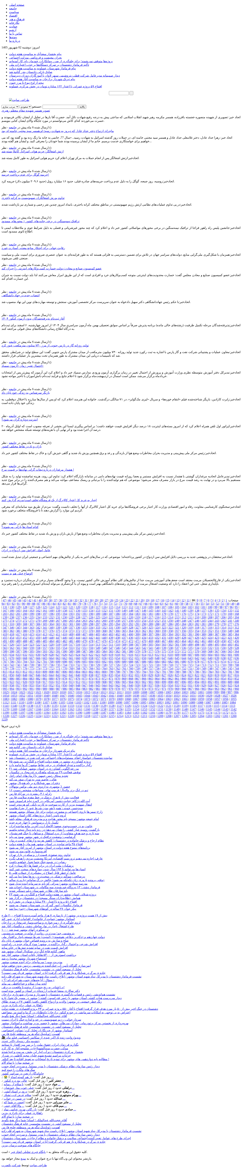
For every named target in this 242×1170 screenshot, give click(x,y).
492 (236, 644)
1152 (152, 709)
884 (25, 678)
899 (164, 682)
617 (124, 654)
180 (157, 614)
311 (5, 624)
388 (210, 634)
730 (91, 665)
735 (58, 665)
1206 (185, 716)
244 (210, 620)
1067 (136, 699)
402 (117, 634)
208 (210, 617)
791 (164, 671)
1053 (14, 695)
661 (71, 658)
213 (177, 617)
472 (131, 641)
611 (164, 654)
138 (197, 610)
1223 (46, 716)
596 (25, 651)
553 (71, 648)
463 (190, 641)
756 (157, 668)
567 (217, 651)
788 (184, 671)
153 (97, 610)
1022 (30, 692)
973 (150, 688)
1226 (22, 716)
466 (170, 641)
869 (124, 678)
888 (236, 682)
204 (236, 617)
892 (210, 682)
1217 (95, 716)
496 (210, 644)
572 (184, 651)
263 (84, 620)
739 (31, 665)
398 (144, 634)
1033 (177, 695)
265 (71, 620)
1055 (233, 699)
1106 (54, 702)
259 (111, 620)
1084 (233, 702)
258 (117, 620)
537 (177, 648)
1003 (185, 692)
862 (170, 678)
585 (97, 651)
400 (131, 634)
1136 (46, 705)
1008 (144, 692)
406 (91, 634)
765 (97, 668)
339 (58, 627)
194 (64, 614)
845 (45, 675)
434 (144, 637)
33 (75, 600)
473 (124, 641)
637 (230, 658)
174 (197, 614)
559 (31, 648)
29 (96, 600)
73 (110, 603)
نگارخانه (14, 22)
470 (144, 641)
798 (117, 671)
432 (157, 637)
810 (38, 671)
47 (4, 600)
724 (131, 665)
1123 (152, 705)
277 (230, 624)
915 (58, 682)
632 (25, 654)
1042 (103, 695)
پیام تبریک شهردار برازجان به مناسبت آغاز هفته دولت (42, 79)
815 (5, 671)
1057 (217, 699)
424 (210, 637)
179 (164, 614)
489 (18, 641)
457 (230, 641)
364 (131, 631)
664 (51, 658)
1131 (87, 705)
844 (51, 675)
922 (11, 682)
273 (18, 620)
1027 (225, 695)
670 (11, 658)
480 (78, 641)
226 (91, 617)
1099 (111, 702)
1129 (103, 705)
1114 (224, 705)
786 (197, 671)
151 (111, 610)
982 (91, 688)
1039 (128, 695)
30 (91, 600)
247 (190, 620)
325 (150, 627)
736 (51, 665)
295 (111, 624)
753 (177, 668)
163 (31, 610)
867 (137, 678)
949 (71, 685)
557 (45, 648)
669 (18, 658)
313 (230, 627)
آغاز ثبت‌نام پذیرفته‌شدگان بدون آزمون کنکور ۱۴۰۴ (33, 318)
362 (144, 631)
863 (164, 678)
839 (84, 675)
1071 (103, 699)
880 (51, 678)
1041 (112, 695)
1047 (63, 695)
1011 (120, 692)
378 (38, 631)
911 (84, 682)
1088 (200, 702)
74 (105, 603)
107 (163, 607)
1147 (193, 709)
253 (150, 620)
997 (229, 692)
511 (111, 644)
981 (97, 688)
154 (91, 610)
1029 (209, 695)
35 (65, 600)
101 (203, 607)
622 (91, 654)
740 (25, 665)
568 (210, 651)
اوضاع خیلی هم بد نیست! (17, 573)
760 (131, 668)
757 (150, 668)
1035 (160, 695)
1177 (185, 712)
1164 (55, 709)
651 (137, 658)
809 (45, 671)
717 (177, 665)
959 (5, 685)
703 (31, 661)
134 (223, 610)
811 (31, 671)
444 (78, 637)
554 (64, 648)
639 (217, 658)
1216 (103, 716)
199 (31, 614)
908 (104, 682)
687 (137, 661)
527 (5, 644)
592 (51, 651)
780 (236, 671)
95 (236, 607)
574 (170, 651)
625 (71, 654)
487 (31, 641)
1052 (22, 695)
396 (157, 634)
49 (232, 603)
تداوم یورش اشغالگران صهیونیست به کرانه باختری (33, 198)
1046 (71, 695)
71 (120, 603)
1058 (209, 699)
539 (164, 648)
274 (11, 620)
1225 (30, 716)
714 (197, 665)
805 (71, 671)
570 (197, 651)
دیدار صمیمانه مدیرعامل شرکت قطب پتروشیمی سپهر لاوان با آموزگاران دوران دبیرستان (64, 75)
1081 (22, 699)
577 (150, 651)
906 (117, 682)
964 (210, 688)
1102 (86, 702)
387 (217, 634)
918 (38, 682)
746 (223, 668)
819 (217, 675)
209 (203, 617)
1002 (193, 692)
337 (71, 627)
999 (216, 692)
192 (78, 614)
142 (170, 610)
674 (223, 661)
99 (215, 607)
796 (131, 671)
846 (38, 675)
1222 (55, 716)
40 (40, 600)
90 (23, 603)
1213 (128, 716)
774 (38, 668)
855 (217, 678)
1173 (217, 712)
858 (197, 678)
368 (104, 631)
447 (58, 637)
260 (104, 620)
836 (104, 675)
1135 (55, 705)
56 (197, 603)
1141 (6, 705)
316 (210, 627)
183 (137, 614)
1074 (79, 699)
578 (144, 651)
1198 (14, 712)
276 (236, 624)
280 (210, 624)
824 (184, 675)
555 (58, 648)
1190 (79, 712)
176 (184, 614)
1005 (168, 692)
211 (190, 617)
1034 (168, 695)
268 (51, 620)
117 (97, 607)
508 (131, 644)
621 (97, 654)
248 (184, 620)
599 (5, 651)
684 (157, 661)
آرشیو (12, 30)
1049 (46, 695)
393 (177, 634)
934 (170, 685)
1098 (119, 702)
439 (111, 637)
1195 (38, 712)
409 (71, 634)
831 (137, 675)
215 (164, 617)
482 (64, 641)
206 (223, 617)
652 (131, 658)
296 (104, 624)
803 (84, 671)
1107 (46, 702)
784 (210, 671)
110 (144, 607)
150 (117, 610)
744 (236, 668)
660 (78, 658)
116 (104, 607)
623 (84, 654)
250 (170, 620)
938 (144, 685)
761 (124, 668)
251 (164, 620)
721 (150, 665)
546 (117, 648)
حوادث (13, 26)
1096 (135, 702)
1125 (136, 705)
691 (111, 661)
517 (71, 644)
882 (38, 678)
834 (117, 675)
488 (25, 641)
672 (236, 661)
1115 (216, 705)
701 (45, 661)
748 (210, 668)
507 (137, 644)
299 (84, 624)
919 (31, 682)
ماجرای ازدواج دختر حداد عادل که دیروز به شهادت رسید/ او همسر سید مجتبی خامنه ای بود (58, 131)
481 (71, 641)
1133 (71, 705)
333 (97, 627)
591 (58, 651)
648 (157, 658)
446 (64, 637)
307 (31, 624)
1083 (6, 699)
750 (197, 668)
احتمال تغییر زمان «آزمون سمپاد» (22, 365)
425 (203, 637)
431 (164, 637)
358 (170, 631)
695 (84, 661)
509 (124, 644)
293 (124, 624)
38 (50, 600)
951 (58, 685)
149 (124, 610)
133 (230, 610)
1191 (71, 712)
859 (190, 678)
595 (31, 651)
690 (117, 661)
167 (5, 610)
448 (51, 637)
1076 (63, 699)
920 (25, 682)
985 (71, 688)
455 (5, 637)
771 (58, 668)
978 (117, 688)
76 (94, 603)
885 (18, 678)
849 (18, 675)
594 (38, 651)
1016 (79, 692)
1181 (152, 712)
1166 (38, 709)
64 (156, 603)
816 (236, 675)
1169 (14, 709)
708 (236, 665)
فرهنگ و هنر (17, 19)
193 (71, 614)
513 (97, 644)
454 (11, 637)
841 (71, 675)
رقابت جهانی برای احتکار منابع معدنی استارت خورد (33, 248)
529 (230, 648)
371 (84, 631)
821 (203, 675)
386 (223, 634)
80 (74, 603)
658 (91, 658)
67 (140, 603)
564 (236, 651)
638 (223, 658)
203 (5, 614)
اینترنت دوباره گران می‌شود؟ (20, 419)
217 (150, 617)
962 (223, 688)
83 (59, 603)
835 (111, 675)
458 (223, 641)
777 (18, 668)
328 (131, 627)
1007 (152, 692)
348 (236, 631)
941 (124, 685)
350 (223, 631)
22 (131, 600)
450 (38, 637)
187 (111, 614)
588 (78, 651)
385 (230, 634)
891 (217, 682)
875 (84, 678)
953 (45, 685)
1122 (160, 705)
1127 (120, 705)
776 (25, 668)
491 (5, 641)
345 (18, 627)
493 (230, 644)
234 (38, 617)
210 (197, 617)
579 (137, 651)
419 (5, 634)
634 (11, 654)
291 (137, 624)
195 (58, 614)
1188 (95, 712)
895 (190, 682)
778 (11, 668)
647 (164, 658)
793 (150, 671)
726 (117, 665)
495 (217, 644)
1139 (22, 705)
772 (51, 668)
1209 (160, 716)
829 (150, 675)
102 (197, 607)
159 (58, 610)
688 (131, 661)
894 (197, 682)
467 (164, 641)
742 (11, 665)
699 (58, 661)
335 (84, 627)
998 (223, 692)
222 (117, 617)
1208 (168, 716)
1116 (208, 705)
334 (91, 627)
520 (51, 644)
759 (137, 668)
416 (25, 634)
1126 (128, 705)
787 (190, 671)
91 (18, 603)
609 (177, 654)
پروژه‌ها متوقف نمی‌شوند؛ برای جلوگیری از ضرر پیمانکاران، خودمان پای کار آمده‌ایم (61, 61)
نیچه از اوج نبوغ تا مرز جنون (26, 82)
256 (131, 620)
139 (190, 610)
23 (126, 600)
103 (190, 607)
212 (184, 617)
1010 (128, 692)
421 (230, 637)
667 (31, 658)
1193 (55, 712)
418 (11, 634)
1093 (160, 702)
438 (117, 637)
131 (5, 607)
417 (18, 634)
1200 (233, 716)
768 (78, 668)
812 (25, 671)
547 (111, 648)
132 (236, 610)
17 (157, 600)
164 (25, 610)
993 (18, 688)
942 (117, 685)
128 (25, 607)
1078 (46, 699)
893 (203, 682)
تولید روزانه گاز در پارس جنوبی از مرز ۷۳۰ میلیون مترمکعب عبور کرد (45, 345)
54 (207, 603)
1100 (103, 702)
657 (97, 658)
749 (203, 668)
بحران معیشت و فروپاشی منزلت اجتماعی (35, 57)
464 (184, 641)
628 (51, 654)
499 (190, 644)
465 (177, 641)
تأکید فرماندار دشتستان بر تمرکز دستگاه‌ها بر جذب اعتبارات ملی (49, 64)
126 (38, 607)
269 (45, 620)
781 (230, 671)
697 (71, 661)
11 (188, 600)
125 (45, 607)
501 (177, 644)
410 (64, 634)
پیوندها (13, 37)
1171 (233, 712)
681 (177, 661)
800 (104, 671)
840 (78, 675)
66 (145, 603)
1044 (87, 695)
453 (18, 637)
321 (177, 627)
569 (203, 651)
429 (177, 637)
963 (217, 688)
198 (38, 614)
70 (125, 603)
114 (117, 607)
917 (45, 682)
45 (14, 600)
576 (157, 651)
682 (170, 661)
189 (97, 614)
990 (38, 688)
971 (164, 688)
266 (64, 620)
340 (51, 627)
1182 (144, 712)
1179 (168, 712)
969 (177, 688)
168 (236, 614)
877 (71, 678)
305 (45, 624)
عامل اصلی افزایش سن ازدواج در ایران (26, 550)
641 (203, 658)
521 (45, 644)
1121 (168, 705)
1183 (136, 712)
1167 (30, 709)
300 (78, 624)
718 (170, 665)
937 (150, 685)
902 (144, 682)
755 (164, 668)
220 (131, 617)
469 (150, 641)
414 (38, 634)
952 (51, 685)
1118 (192, 705)
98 (221, 607)
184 (131, 614)
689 (124, 661)
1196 (30, 712)
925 (230, 685)
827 (164, 675)
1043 (95, 695)
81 (69, 603)
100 (210, 607)
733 (71, 665)
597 (18, 651)
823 (190, 675)
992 (25, 688)
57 (191, 603)
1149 (177, 709)
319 (190, 627)
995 (5, 688)
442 (91, 637)
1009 (136, 692)
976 (131, 688)
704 (25, 661)
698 (64, 661)
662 (64, 658)
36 (60, 600)
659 (84, 658)
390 (197, 634)
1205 (193, 716)
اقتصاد (13, 15)
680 (184, 661)
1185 (120, 712)
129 (18, 607)
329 (124, 627)
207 (217, 617)
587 (84, 651)
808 (51, 671)
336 (78, 627)
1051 (30, 695)
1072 (95, 699)
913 (71, 682)
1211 (144, 716)
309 (18, 624)
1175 (201, 712)
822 (197, 675)
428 (184, 637)
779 (5, 668)
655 (111, 658)
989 (45, 688)
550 (91, 648)
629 (45, 654)
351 (217, 631)
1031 (193, 695)
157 (71, 610)
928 (210, 685)
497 (203, 644)
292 (131, 624)
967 (190, 688)
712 (210, 665)
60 (176, 603)
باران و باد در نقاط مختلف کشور (22, 446)
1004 (177, 692)
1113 (232, 705)
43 (24, 600)
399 (137, 634)
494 (223, 644)
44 (19, 600)
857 (203, 678)
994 (11, 688)
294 (117, 624)
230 (64, 617)
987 (58, 688)
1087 (208, 702)
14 (172, 600)
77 (89, 603)
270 (38, 620)
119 (84, 607)
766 (91, 668)
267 (58, 620)
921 (18, 682)
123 (58, 607)
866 (144, 678)
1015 (87, 692)
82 (64, 603)
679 (190, 661)
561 (18, 648)
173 (203, 614)
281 (203, 624)
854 (223, 678)
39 (45, 600)
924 (236, 685)
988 (51, 688)
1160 (87, 709)
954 (38, 685)
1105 (62, 702)
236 (25, 617)
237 (18, 617)
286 (170, 624)
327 (137, 627)
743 (5, 665)
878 (64, 678)
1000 (209, 692)
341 (45, 627)
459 (217, 641)
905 (124, 682)
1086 (216, 702)
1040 (120, 695)
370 (91, 631)
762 (117, 668)
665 (45, 658)
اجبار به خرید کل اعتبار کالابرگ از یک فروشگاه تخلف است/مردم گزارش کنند (49, 500)
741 (18, 665)
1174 (209, 712)
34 (70, 600)
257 (124, 620)
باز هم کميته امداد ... (32, 1077)
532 (210, 648)
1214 (120, 716)
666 (38, 658)
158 (64, 610)
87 (38, 603)
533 (203, 648)
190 (91, 614)
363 (137, 631)
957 (18, 685)
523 (31, 644)
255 (137, 620)
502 (170, 644)
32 (80, 600)
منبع (23, 1158)
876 (78, 678)
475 (111, 641)
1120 (177, 705)
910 (91, 682)
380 (25, 631)
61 (171, 603)
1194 (46, 712)
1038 (136, 695)
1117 (200, 705)
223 (111, 617)
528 (236, 648)
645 (177, 658)
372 (78, 631)
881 (45, 678)
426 (197, 637)
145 (150, 610)
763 (111, 668)
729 (97, 665)
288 (157, 624)
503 (164, 644)
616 (131, 654)
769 (71, 668)
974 (144, 688)
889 (230, 682)
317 (203, 627)
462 (197, 641)
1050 (38, 695)
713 (203, 665)
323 (164, 627)
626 (64, 654)
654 (117, 658)
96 (231, 607)
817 (230, 675)
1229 (5, 719)
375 (58, 631)
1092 (168, 702)
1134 (63, 705)
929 (203, 685)
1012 (112, 692)
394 (170, 634)
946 (91, 685)
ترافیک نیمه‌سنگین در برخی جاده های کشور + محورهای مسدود (40, 221)
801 (97, 671)
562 (11, 648)
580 (131, 651)
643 (190, 658)
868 (131, 678)
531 (217, 648)
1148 (185, 709)
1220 (71, 716)
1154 (136, 709)
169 (230, 614)
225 (97, 617)
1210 (152, 716)
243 (217, 620)
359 (164, 631)
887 (5, 678)
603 (217, 654)
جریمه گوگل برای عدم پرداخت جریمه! (25, 174)
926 (223, 685)
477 (97, 641)
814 (11, 671)
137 (203, 610)
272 (25, 620)
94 (3, 603)
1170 (6, 709)
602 (223, 654)
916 (51, 682)
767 (84, 668)
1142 (233, 709)
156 (78, 610)
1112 (6, 702)
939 (137, 685)
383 (5, 631)
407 (84, 634)
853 (230, 678)
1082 (14, 699)
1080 (30, 699)
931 (190, 685)
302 (64, 624)
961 (230, 688)
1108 (38, 702)
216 (157, 617)
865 (150, 678)
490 (11, 641)
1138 (30, 705)
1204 (201, 716)
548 (104, 648)
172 (210, 614)
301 (71, 624)
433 (150, 637)
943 (111, 685)
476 (104, 641)
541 (150, 648)
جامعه (13, 8)
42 (29, 600)
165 (18, 610)
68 (135, 603)
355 (190, 631)
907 (111, 682)
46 (9, 600)
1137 (38, 705)
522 (38, 644)
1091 (176, 702)
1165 (46, 709)
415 (31, 634)
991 (31, 688)
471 (137, 641)
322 (170, 627)
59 (181, 603)
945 (97, 685)
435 (137, 637)
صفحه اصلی (16, 4)
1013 (103, 692)
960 (236, 688)
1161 (79, 709)
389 (203, 634)
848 (25, 675)
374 (64, 631)
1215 (112, 716)
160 (51, 610)
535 (190, 648)
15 (167, 600)
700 (51, 661)
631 (31, 654)
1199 (6, 712)
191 (84, 614)
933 (177, 685)
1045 (79, 695)
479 (84, 641)
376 (51, 631)
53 (212, 603)
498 (197, 644)
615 (137, 654)
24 (121, 600)
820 (210, 675)
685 (150, 661)
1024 (14, 692)
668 (25, 658)
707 (5, 661)
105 (177, 607)
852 (236, 678)
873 (97, 678)
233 (45, 617)
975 (137, 688)
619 (111, 654)
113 (124, 607)
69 (130, 603)
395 (164, 634)
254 (144, 620)
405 (97, 634)
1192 (63, 712)
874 (91, 678)
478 (91, 641)
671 (5, 658)
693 (97, 661)
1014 (95, 692)
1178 (177, 712)
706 (11, 661)
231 (58, 617)
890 (223, 682)
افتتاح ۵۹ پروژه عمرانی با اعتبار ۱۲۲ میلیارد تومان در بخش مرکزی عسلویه (55, 86)
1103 (78, 702)
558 (38, 648)
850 (11, 675)
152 (104, 610)
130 (11, 607)
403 (111, 634)
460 (210, 641)
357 (177, 631)
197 (45, 614)
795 (137, 671)
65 (151, 603)
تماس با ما (15, 33)
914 (64, 682)
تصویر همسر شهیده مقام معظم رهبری (26, 110)
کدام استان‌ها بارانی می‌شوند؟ (20, 527)
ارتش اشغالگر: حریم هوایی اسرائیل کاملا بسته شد (33, 151)
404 (104, 634)
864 (157, 678)
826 (170, 675)
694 (91, 661)
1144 (217, 709)
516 (78, 644)
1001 (201, 692)
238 (11, 617)
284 (184, 624)
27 (106, 600)
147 (137, 610)
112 (131, 607)
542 (144, 648)
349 (230, 631)
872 (104, 678)
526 (11, 644)
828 (157, 675)
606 (197, 654)
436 (131, 637)
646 (170, 658)
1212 (136, 716)
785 (203, 671)
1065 (152, 699)
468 (157, 641)
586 (91, 651)
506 (144, 644)
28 (101, 600)
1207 (177, 716)
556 (51, 648)
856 (210, 678)
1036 (152, 695)
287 (164, 624)
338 (64, 627)
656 (104, 658)
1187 (103, 712)
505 (150, 644)
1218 (87, 716)
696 (78, 661)
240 (236, 620)
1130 (95, 705)
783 (217, 671)
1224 (38, 716)
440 (104, 637)
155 (84, 610)
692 (104, 661)
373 (71, 631)
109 (150, 607)
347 (5, 627)
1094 (151, 702)
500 (184, 644)
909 (97, 682)
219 (137, 617)
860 (184, 678)
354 (197, 631)
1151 (160, 709)
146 (144, 610)
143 (164, 610)
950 (64, 685)
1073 (87, 699)
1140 (14, 705)
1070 (112, 699)
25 (116, 600)
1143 (225, 709)
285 (177, 624)
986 (64, 688)
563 (5, 648)
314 (223, 627)
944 (104, 685)
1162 (71, 709)
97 (226, 607)
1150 (168, 709)
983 (84, 688)
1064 (160, 699)
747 (217, 668)
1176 (193, 712)
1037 (144, 695)
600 (236, 654)
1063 (168, 699)
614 (144, 654)
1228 (6, 716)
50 (227, 603)
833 (124, 675)
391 (190, 634)
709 (230, 665)
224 (104, 617)
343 (31, 627)
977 (124, 688)
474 (117, 641)
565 (230, 651)
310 (11, 624)
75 (100, 603)
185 (124, 614)
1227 (14, 716)
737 (45, 665)
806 (64, 671)
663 (58, 658)
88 (33, 603)
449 (45, 637)
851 (5, 675)
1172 (225, 712)
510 (117, 644)
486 (38, 641)
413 (45, 634)
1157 (112, 709)
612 (157, 654)
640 (210, 658)
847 (31, 675)
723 (137, 665)
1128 (112, 705)
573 (177, 651)
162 (38, 610)
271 (31, 620)
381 (18, 631)
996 (236, 692)
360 (157, 631)
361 (150, 631)
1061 (185, 699)
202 (11, 614)
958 (11, 685)
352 (210, 631)
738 (38, 665)
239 (5, 617)
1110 (21, 702)
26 (111, 600)
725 (124, 665)
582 (117, 651)
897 (177, 682)
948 (78, 685)
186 (117, 614)
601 (230, 654)
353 (203, 631)
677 (203, 661)
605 (203, 654)
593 (45, 651)
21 (137, 600)
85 (48, 603)
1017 (71, 692)
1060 (193, 699)
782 (223, 671)
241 (230, 620)
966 (197, 688)
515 (84, 644)
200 (25, 614)
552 (78, 648)
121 (71, 607)
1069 (120, 699)
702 (38, 661)
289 (150, 624)
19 (147, 600)
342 (38, 627)
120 (78, 607)
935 (164, 685)
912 (78, 682)
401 (124, 634)
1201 (225, 716)
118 (91, 607)
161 (45, 610)
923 (5, 682)
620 (104, 654)
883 (31, 678)
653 (124, 658)
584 (104, 651)
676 (210, 661)
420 (236, 637)
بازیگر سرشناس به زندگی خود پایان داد (26, 392)
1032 (185, 695)
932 (184, 685)
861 (177, 678)
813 (18, 671)
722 (144, 665)
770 (64, 668)
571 (190, 651)
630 (38, 654)
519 (58, 644)
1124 (144, 705)
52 (217, 603)
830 (144, 675)
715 (190, 665)
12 (183, 600)
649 (150, 658)
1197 (22, 712)
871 (111, 678)
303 (58, 624)
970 (170, 688)
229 (71, 617)
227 (84, 617)
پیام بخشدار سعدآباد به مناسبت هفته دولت (35, 54)
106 (170, 607)
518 (64, 644)
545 (124, 648)
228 (78, 617)
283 (190, 624)
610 (170, 654)
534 (197, 648)
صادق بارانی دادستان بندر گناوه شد (30, 72)
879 (58, 678)
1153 (144, 709)
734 (64, 665)
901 (150, 682)
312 (236, 627)
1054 (6, 695)
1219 (79, 716)
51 (222, 603)
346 (11, 627)
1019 (55, 692)
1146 (201, 709)
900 (157, 682)
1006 (160, 692)
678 (197, 661)
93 (8, 603)
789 (177, 671)
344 (25, 627)
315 (217, 627)
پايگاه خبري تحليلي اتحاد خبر (28, 1152)
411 (58, 634)
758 (144, 668)
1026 (233, 695)
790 (170, 671)
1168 (22, 709)
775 (31, 668)
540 (157, 648)
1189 (87, 712)
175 (190, 614)
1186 (112, 712)
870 (117, 678)
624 (78, 654)
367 (111, 631)
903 (137, 682)
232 (51, 617)
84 (54, 603)
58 (186, 603)
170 (223, 614)
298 (91, 624)
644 (184, 658)
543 (137, 648)
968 (184, 688)
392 (184, 634)
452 (25, 637)
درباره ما (14, 40)
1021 (38, 692)
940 (131, 685)
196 (51, 614)
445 (71, 637)
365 (124, 631)
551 (84, 648)
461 (203, 641)
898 (170, 682)
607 (190, 654)
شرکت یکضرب (11, 1165)
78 (84, 603)
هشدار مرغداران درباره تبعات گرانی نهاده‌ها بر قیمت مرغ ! (38, 469)
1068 (128, 699)
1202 (217, 716)
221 (124, 617)
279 (217, 624)
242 (223, 620)
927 (217, 685)
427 (190, 637)
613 (150, 654)
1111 (13, 702)
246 (197, 620)
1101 (95, 702)
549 (97, 648)
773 (45, 668)
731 (84, 665)
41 (34, 600)
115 (111, 607)
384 (236, 634)
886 (11, 678)
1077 (55, 699)
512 (104, 644)
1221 (63, 716)
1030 (201, 695)
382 (11, 631)
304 (51, 624)
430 (170, 637)
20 (142, 600)
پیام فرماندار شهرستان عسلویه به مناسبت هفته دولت (42, 68)
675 (217, 661)
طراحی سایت (38, 1165)
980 (104, 688)
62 (166, 603)
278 (223, 624)
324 (157, 627)
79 (79, 603)
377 (45, 631)
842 (64, 675)
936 (157, 685)
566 (223, 651)
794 (144, 671)
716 (184, 665)
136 (210, 610)
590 (64, 651)
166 (11, 610)
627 (58, 654)
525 (18, 644)
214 (170, 617)
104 (183, 607)
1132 (79, 705)
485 (45, 641)
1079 (38, 699)
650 (144, 658)
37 (55, 600)
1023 (22, 692)
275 (5, 620)
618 (117, 654)
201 (18, 614)
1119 (185, 705)
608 (184, 654)
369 (97, 631)
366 (117, 631)
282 (197, 624)
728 (104, 665)
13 (177, 600)
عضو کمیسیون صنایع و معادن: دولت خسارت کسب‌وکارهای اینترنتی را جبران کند (52, 268)
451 (31, 637)
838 (91, 675)
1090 (184, 702)
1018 (63, 692)
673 (230, 661)
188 (104, 614)
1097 (127, 702)
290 (144, 624)
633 (18, 654)
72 (115, 603)
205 (230, 617)
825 (177, 675)
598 (11, 651)
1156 (120, 709)
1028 (217, 695)
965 (203, 688)
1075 (71, 699)
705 (18, 661)
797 (124, 671)
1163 (63, 709)
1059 (201, 699)
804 (78, 671)
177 (177, 614)
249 (177, 620)
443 (84, 637)
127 (31, 607)
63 (161, 603)
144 (157, 610)
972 (157, 688)
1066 (144, 699)
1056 (225, 699)
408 (78, 634)
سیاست (14, 12)
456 (236, 641)
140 (184, 610)
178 (170, 614)
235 (31, 617)
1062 (177, 699)
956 (25, 685)
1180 (160, 712)
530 (223, 648)
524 (25, 644)
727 (111, 665)
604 (210, 654)
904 (131, 682)
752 (184, 668)
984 (78, 688)
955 (31, 685)
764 (104, 668)
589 (71, 651)
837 (97, 675)
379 (31, 631)
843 (58, 675)
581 (124, 651)
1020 (46, 692)
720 (157, 665)
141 (177, 610)
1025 (6, 692)
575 (164, 651)
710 (223, 665)
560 (25, 648)
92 (13, 603)
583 (111, 651)
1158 (103, 709)
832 (131, 675)
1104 (70, 702)
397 (150, 634)
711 (217, 665)
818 (223, 675)
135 (217, 610)
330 (117, 627)
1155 (128, 709)
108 (157, 607)
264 (78, 620)
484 (51, 641)
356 (184, 631)
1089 (192, 702)
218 (144, 617)
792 (157, 671)
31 (86, 600)
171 (217, 614)
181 (150, 614)
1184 (128, 712)
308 (25, 624)
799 (111, 671)
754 (170, 668)
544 (131, 648)
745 (230, 668)
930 (197, 685)
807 (58, 671)
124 (51, 607)
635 (5, 654)
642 (197, 658)
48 (237, 603)
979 (111, 688)
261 (97, 620)
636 (236, 658)
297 (97, 624)
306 (38, 624)
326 (144, 627)
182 (144, 614)
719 (164, 665)
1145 (209, 709)
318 (197, 627)
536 (184, 648)
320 (184, 627)
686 (144, 661)
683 (164, 661)
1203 (209, 716)
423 (217, 637)
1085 (225, 702)
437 (124, 637)
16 (162, 600)
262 (91, 620)
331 (111, 627)
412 (51, 634)
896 (184, 682)
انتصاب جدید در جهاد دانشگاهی (21, 295)
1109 (29, 702)
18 (152, 600)
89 (28, 603)
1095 (143, 702)
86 (43, 603)
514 (91, 644)
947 (84, 685)
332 (104, 627)
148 (131, 610)
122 (64, 607)
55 (202, 603)
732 (78, 665)
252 (157, 620)
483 (58, 641)
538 (170, 648)
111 (137, 607)
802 (91, 671)
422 (223, 637)
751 (190, 668)
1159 (95, 709)
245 (203, 620)
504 (157, 644)
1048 (55, 695)
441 (97, 637)
